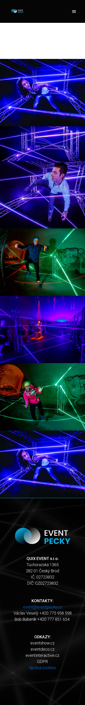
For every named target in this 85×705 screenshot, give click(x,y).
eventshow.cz (42, 643)
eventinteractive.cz (42, 655)
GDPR (42, 661)
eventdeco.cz (43, 649)
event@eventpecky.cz (42, 607)
